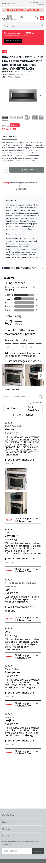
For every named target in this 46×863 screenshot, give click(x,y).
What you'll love (9, 136)
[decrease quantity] (7, 171)
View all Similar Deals (13, 41)
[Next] (40, 95)
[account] (32, 17)
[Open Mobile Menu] (42, 18)
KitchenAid (9, 74)
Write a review (26, 71)
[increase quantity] (7, 168)
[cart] (36, 17)
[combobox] (23, 26)
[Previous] (6, 95)
